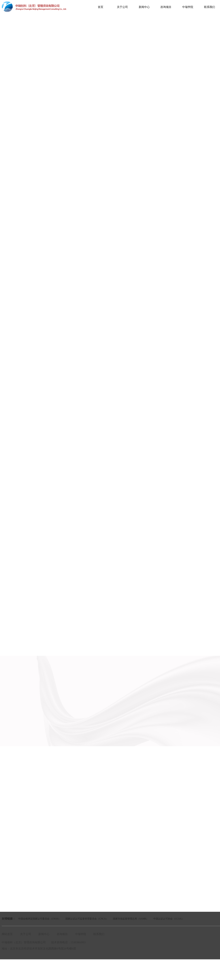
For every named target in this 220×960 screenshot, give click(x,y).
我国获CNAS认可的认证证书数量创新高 (29, 279)
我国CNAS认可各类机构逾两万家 (26, 264)
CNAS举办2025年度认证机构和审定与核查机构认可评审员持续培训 (44, 301)
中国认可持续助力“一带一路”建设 (26, 271)
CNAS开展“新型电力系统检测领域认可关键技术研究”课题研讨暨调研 (45, 286)
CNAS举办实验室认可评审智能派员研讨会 (30, 294)
